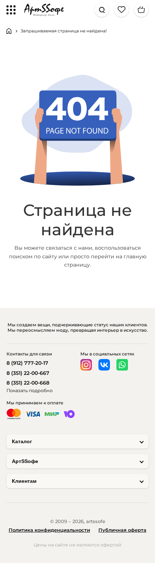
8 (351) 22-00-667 (27, 373)
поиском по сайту (33, 256)
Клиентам (24, 481)
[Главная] (9, 31)
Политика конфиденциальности (49, 530)
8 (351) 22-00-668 (27, 383)
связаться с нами (69, 248)
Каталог (22, 441)
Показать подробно (29, 390)
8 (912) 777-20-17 (27, 363)
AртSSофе (25, 461)
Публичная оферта (122, 530)
